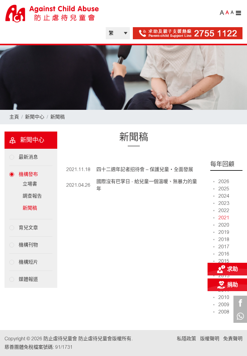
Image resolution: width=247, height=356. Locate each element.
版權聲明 (209, 338)
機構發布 (28, 174)
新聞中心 (34, 116)
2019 (223, 232)
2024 (223, 196)
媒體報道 (28, 279)
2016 (223, 253)
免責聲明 (232, 338)
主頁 (14, 116)
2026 (223, 181)
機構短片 (28, 262)
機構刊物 (28, 244)
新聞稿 (57, 116)
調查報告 (32, 196)
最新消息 (28, 157)
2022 (223, 210)
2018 (223, 239)
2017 (223, 246)
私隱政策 (186, 338)
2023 (223, 203)
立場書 (30, 183)
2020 (223, 224)
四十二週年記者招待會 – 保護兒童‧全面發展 (144, 169)
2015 (223, 261)
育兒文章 (28, 227)
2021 (223, 217)
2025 (223, 188)
